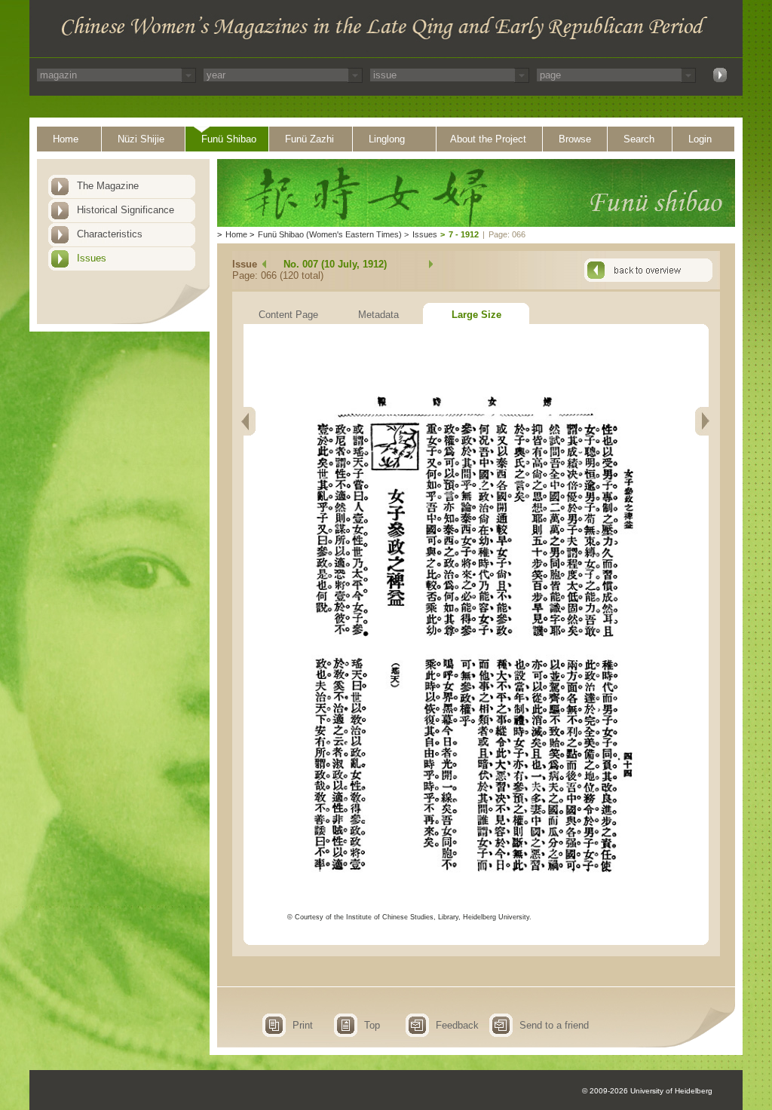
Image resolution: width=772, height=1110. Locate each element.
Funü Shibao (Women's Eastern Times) (330, 234)
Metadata (378, 314)
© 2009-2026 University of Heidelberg (647, 1091)
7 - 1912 (464, 234)
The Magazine (108, 185)
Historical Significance (125, 210)
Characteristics (109, 234)
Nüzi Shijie (141, 139)
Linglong (387, 139)
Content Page (288, 314)
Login (700, 139)
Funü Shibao (228, 139)
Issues (91, 258)
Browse (575, 139)
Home (65, 139)
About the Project (488, 139)
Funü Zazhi (309, 139)
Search (638, 139)
